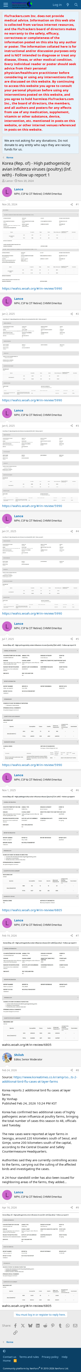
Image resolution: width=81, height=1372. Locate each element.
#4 (77, 531)
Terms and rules (29, 1357)
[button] (4, 1351)
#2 (77, 314)
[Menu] (6, 5)
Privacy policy (50, 1357)
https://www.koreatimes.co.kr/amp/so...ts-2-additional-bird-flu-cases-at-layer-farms (39, 1079)
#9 (77, 1207)
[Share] (71, 204)
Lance (9, 181)
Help (65, 1357)
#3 (77, 426)
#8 (77, 1070)
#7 (77, 935)
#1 (77, 204)
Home (7, 1360)
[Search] (76, 5)
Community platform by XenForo (36, 1368)
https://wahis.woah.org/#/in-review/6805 (32, 910)
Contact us (9, 1357)
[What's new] (68, 5)
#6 (77, 790)
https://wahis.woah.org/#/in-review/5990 (32, 288)
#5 (77, 639)
